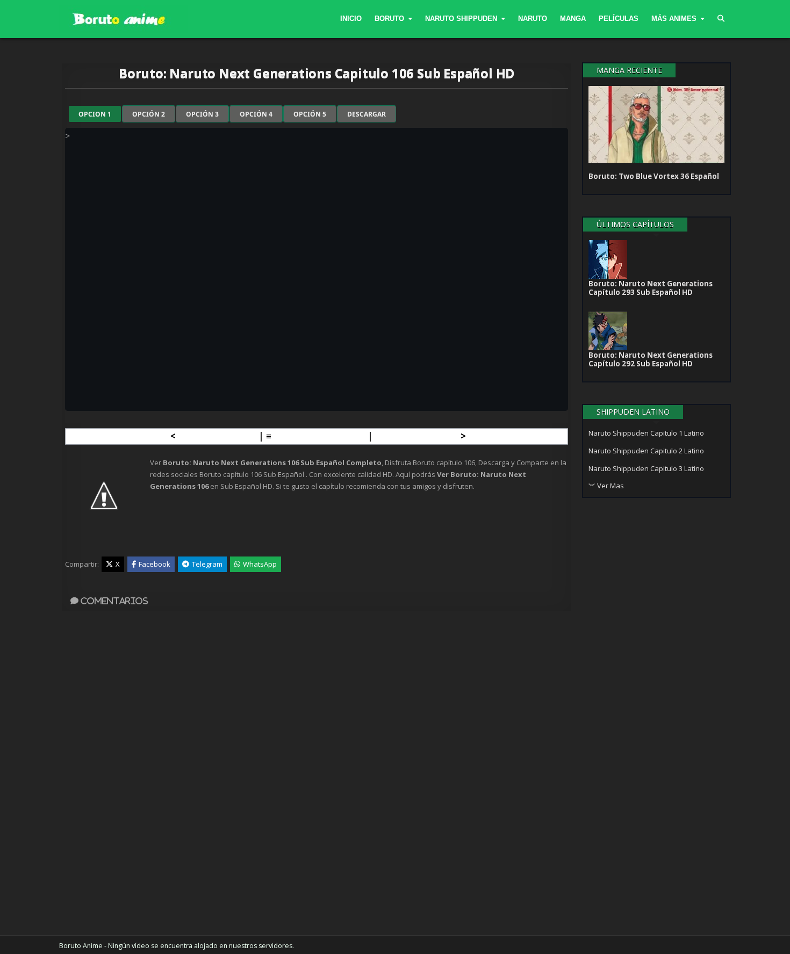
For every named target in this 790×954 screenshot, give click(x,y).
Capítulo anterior (217, 436)
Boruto (389, 19)
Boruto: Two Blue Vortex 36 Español (653, 176)
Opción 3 (202, 114)
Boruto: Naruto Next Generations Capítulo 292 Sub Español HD (650, 359)
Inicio (351, 19)
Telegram (207, 564)
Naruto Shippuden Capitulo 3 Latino (646, 468)
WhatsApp (260, 564)
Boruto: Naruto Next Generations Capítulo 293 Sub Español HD (650, 288)
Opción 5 (309, 114)
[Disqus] (316, 773)
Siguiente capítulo (416, 436)
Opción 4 (256, 114)
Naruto (532, 19)
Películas (618, 19)
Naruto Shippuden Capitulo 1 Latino (646, 433)
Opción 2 (148, 114)
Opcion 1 (94, 114)
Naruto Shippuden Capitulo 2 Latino (646, 451)
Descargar (366, 114)
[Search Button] (721, 18)
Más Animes (673, 19)
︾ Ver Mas (606, 485)
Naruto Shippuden (461, 19)
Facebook (154, 564)
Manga (573, 19)
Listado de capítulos (319, 436)
